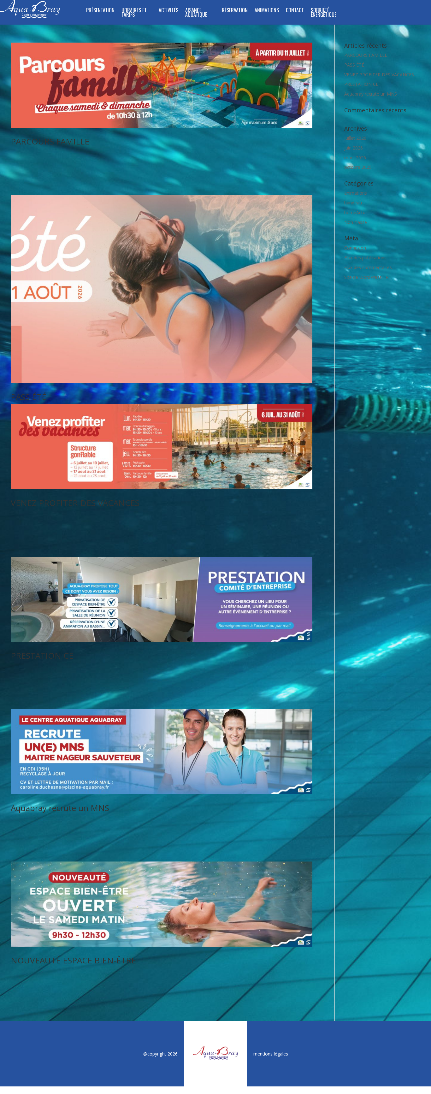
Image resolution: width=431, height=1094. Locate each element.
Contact (295, 11)
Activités (168, 11)
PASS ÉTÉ (28, 397)
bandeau (353, 203)
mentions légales (270, 1054)
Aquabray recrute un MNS (60, 808)
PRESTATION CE (42, 655)
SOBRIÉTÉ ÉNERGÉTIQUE (323, 13)
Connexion (355, 248)
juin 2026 (353, 148)
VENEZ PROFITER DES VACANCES (75, 503)
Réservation (235, 11)
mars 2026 (355, 158)
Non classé (355, 222)
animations (355, 193)
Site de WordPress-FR (366, 277)
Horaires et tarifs (134, 13)
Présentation (100, 11)
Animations (267, 11)
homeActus (356, 212)
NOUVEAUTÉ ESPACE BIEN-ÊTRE (73, 960)
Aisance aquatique (196, 13)
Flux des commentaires (368, 267)
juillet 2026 (355, 138)
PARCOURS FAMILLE (50, 141)
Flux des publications (365, 258)
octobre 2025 (358, 167)
